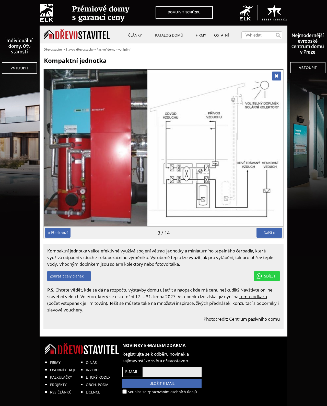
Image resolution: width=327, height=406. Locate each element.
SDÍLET (270, 276)
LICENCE (93, 392)
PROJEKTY (58, 384)
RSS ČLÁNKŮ (61, 392)
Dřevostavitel (53, 49)
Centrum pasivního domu (254, 319)
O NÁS (91, 362)
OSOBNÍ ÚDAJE (63, 369)
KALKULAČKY (61, 377)
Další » (269, 232)
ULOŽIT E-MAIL (161, 383)
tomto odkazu (253, 296)
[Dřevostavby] (77, 34)
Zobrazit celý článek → (69, 276)
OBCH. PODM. (98, 384)
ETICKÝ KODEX (98, 377)
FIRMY (55, 362)
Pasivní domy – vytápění (113, 49)
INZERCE (93, 369)
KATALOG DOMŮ (169, 35)
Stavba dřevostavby (80, 49)
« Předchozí (58, 232)
